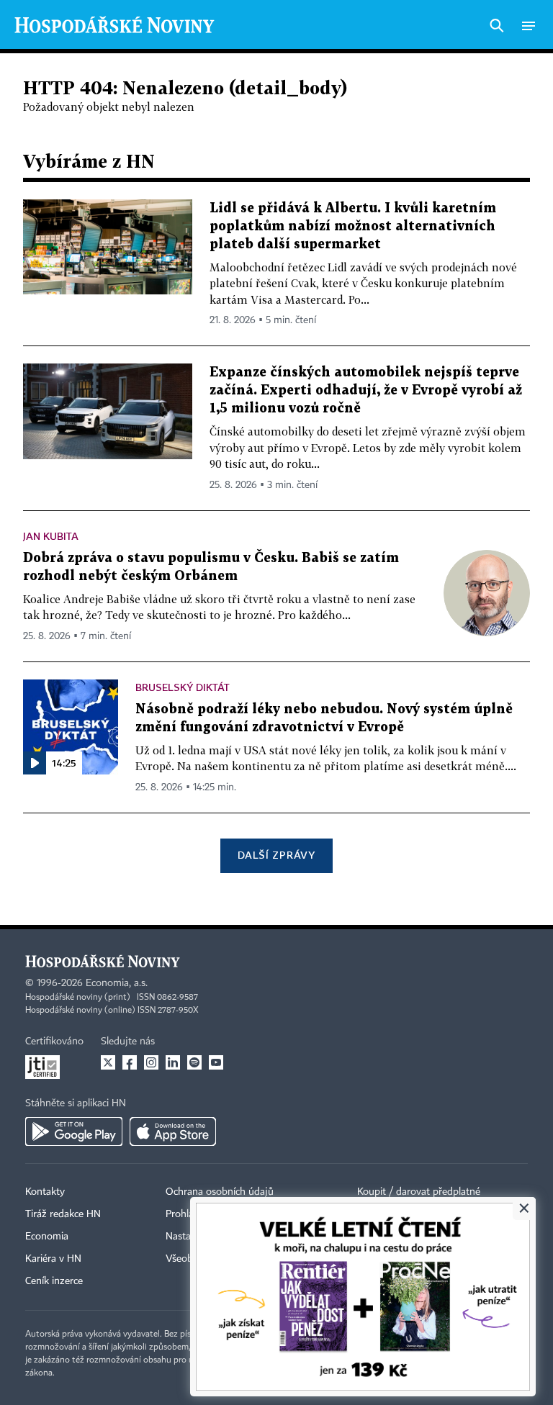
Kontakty (45, 1192)
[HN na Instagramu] (151, 1062)
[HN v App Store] (173, 1131)
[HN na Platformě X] (108, 1062)
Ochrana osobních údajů (220, 1192)
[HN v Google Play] (73, 1131)
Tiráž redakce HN (63, 1214)
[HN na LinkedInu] (173, 1062)
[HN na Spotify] (194, 1062)
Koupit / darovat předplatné (418, 1192)
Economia (46, 1237)
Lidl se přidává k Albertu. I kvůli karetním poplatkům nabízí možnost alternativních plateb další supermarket (353, 226)
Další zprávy (276, 855)
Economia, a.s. (117, 983)
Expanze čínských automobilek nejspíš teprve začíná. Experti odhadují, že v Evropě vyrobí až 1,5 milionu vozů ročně (366, 390)
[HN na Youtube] (216, 1062)
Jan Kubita (50, 536)
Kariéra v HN (53, 1259)
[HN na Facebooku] (129, 1062)
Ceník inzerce (54, 1281)
